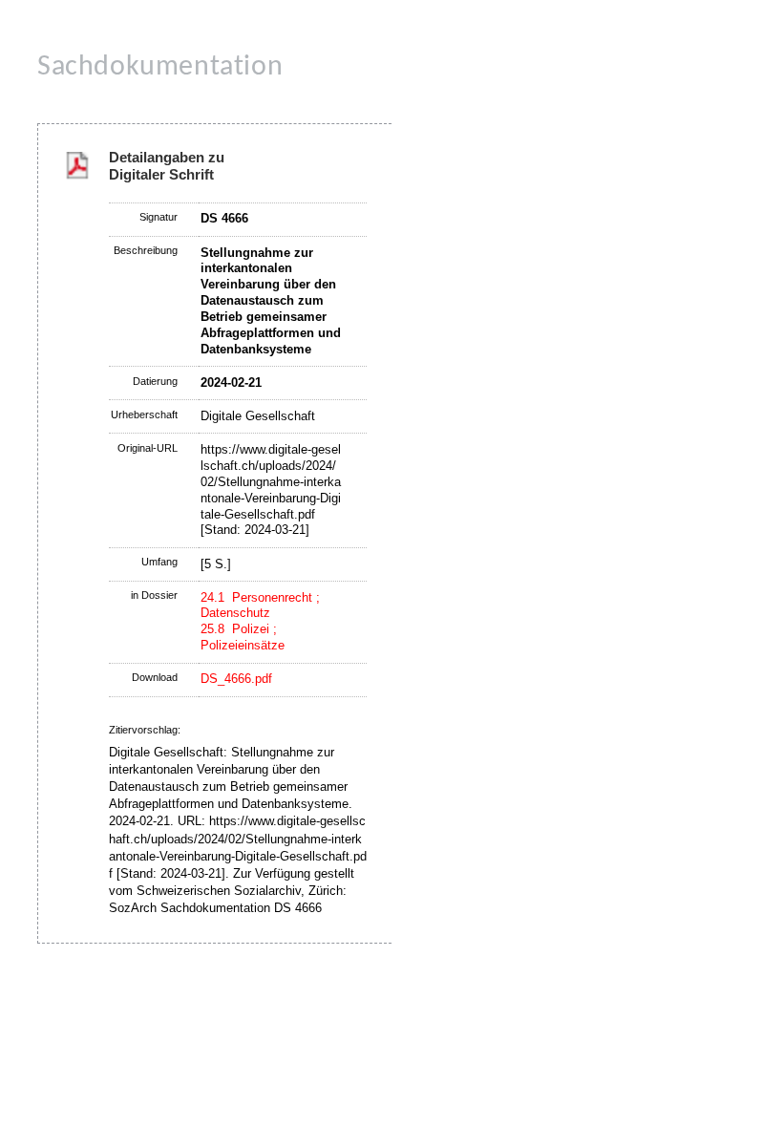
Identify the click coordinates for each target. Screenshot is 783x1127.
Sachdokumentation (160, 67)
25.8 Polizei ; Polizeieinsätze (243, 637)
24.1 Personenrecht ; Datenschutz (260, 605)
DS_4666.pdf (236, 678)
